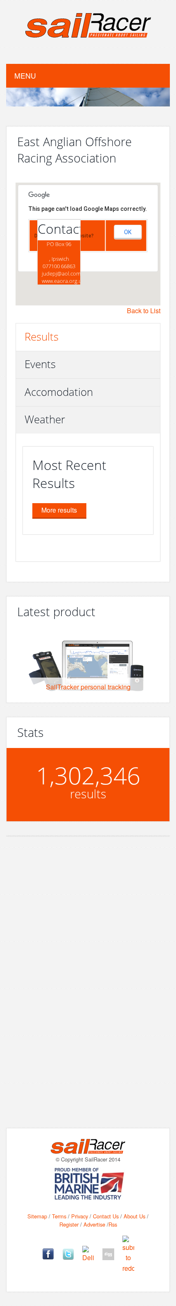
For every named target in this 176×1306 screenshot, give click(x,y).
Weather (45, 419)
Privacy (79, 1216)
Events (40, 364)
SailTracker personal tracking (88, 686)
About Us (134, 1216)
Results (42, 337)
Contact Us (106, 1216)
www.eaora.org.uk (63, 281)
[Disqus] (88, 998)
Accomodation (59, 392)
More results (59, 510)
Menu (25, 75)
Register (69, 1224)
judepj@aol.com (61, 273)
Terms (59, 1216)
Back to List (143, 310)
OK (127, 232)
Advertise (94, 1224)
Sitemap (37, 1216)
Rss (112, 1224)
